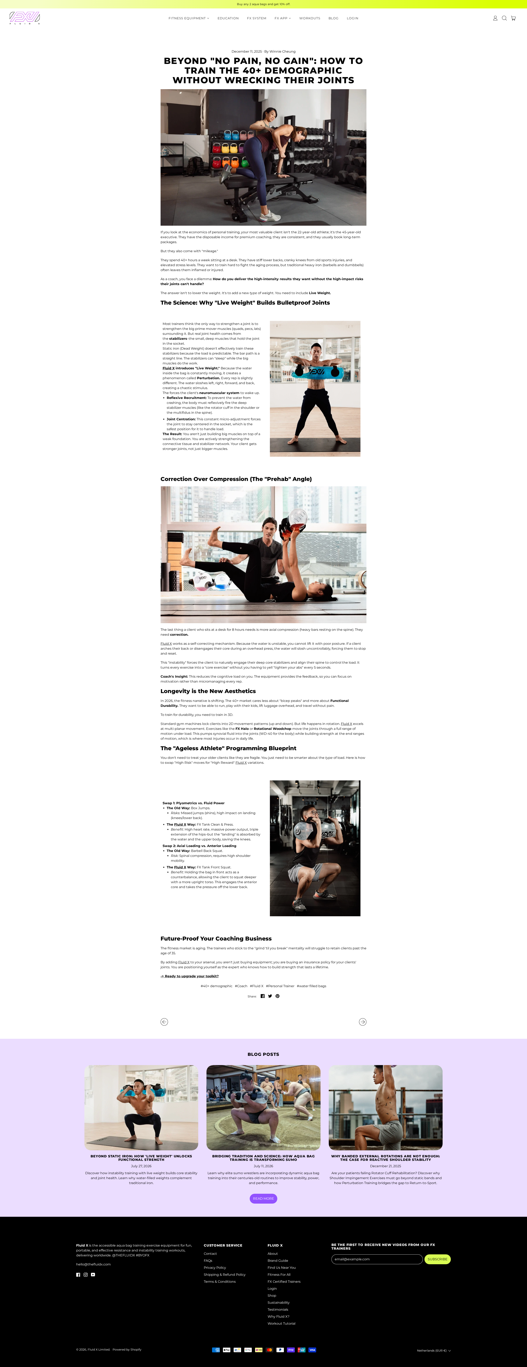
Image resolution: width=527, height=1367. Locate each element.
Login (272, 1289)
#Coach (241, 986)
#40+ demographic (216, 986)
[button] (504, 18)
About (273, 1254)
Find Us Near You (282, 1268)
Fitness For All (279, 1275)
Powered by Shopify (127, 1349)
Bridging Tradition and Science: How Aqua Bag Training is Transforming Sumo (263, 1158)
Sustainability (279, 1303)
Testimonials (278, 1310)
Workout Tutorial (281, 1323)
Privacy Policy (215, 1268)
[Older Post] (164, 1022)
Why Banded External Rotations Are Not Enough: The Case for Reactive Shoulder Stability (385, 1158)
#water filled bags (311, 986)
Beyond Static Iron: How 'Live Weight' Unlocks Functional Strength (141, 1158)
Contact (210, 1254)
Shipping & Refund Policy (225, 1275)
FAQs (208, 1261)
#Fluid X (257, 986)
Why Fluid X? (278, 1316)
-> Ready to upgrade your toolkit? (190, 976)
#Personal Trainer (280, 986)
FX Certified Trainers (284, 1282)
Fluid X (169, 368)
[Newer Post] (362, 1022)
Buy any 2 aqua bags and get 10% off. (263, 4)
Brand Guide (278, 1261)
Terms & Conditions (220, 1282)
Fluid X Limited (99, 1349)
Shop (272, 1296)
